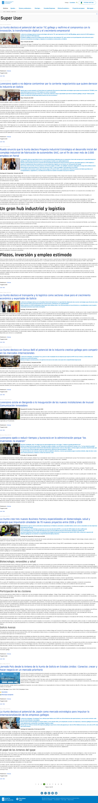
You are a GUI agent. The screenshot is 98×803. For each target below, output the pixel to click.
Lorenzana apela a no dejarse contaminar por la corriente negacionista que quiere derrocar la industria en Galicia (48, 85)
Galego (67, 2)
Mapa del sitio (71, 799)
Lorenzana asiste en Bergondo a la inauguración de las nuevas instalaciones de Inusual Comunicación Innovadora (47, 404)
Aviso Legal (63, 799)
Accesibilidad (57, 799)
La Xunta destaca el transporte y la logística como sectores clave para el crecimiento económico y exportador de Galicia (45, 297)
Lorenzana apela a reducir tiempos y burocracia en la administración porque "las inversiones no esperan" (43, 439)
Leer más (2, 76)
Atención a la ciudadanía (47, 799)
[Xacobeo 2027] (21, 799)
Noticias (9, 71)
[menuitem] (5, 8)
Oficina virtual (88, 2)
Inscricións (4, 692)
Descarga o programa (7, 694)
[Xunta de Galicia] (8, 799)
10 (61, 784)
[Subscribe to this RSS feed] (96, 13)
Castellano (72, 2)
